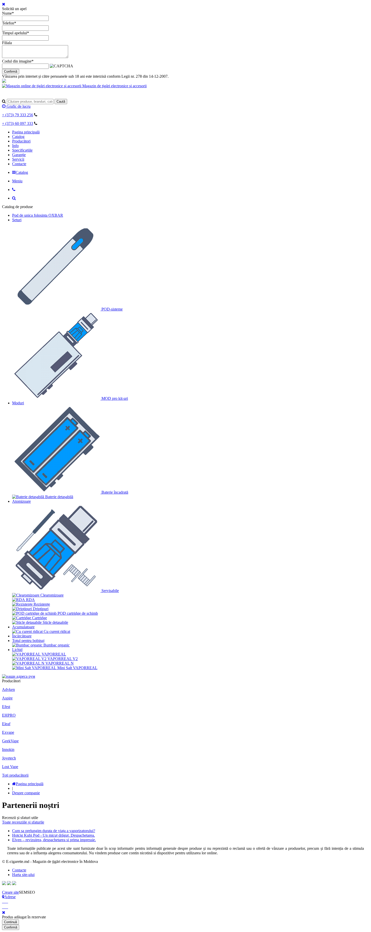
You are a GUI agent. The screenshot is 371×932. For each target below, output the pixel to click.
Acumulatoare (23, 627)
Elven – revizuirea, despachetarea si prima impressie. (54, 840)
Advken (8, 689)
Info (15, 146)
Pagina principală (26, 132)
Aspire (7, 698)
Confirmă (10, 71)
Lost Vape (10, 767)
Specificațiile (22, 150)
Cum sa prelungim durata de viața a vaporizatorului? (53, 831)
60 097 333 (17, 123)
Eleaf (6, 724)
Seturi (16, 220)
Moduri (18, 403)
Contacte (19, 164)
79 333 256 (17, 115)
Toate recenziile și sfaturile (23, 822)
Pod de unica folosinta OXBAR (37, 215)
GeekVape (10, 741)
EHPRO (9, 715)
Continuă (10, 922)
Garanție (19, 155)
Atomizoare (21, 501)
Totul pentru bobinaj (28, 640)
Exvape (8, 732)
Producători (21, 141)
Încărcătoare (22, 636)
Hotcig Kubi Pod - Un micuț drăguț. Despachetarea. (53, 835)
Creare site (10, 892)
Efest (6, 706)
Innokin (8, 749)
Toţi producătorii (15, 775)
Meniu (17, 181)
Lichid (17, 649)
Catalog (18, 136)
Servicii (18, 159)
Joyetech (9, 758)
